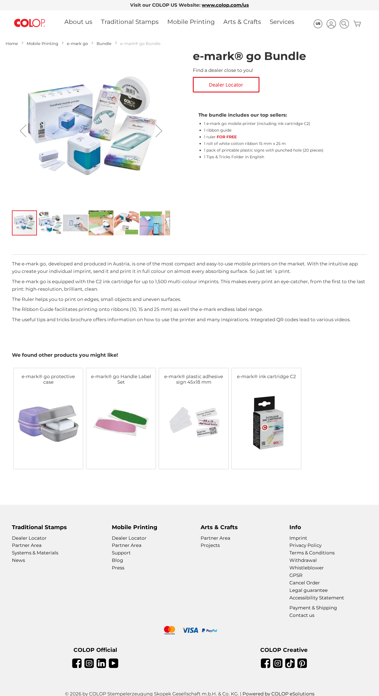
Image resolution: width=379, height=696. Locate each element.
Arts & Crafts (242, 21)
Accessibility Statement (316, 597)
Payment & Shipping (313, 607)
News (18, 560)
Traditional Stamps (130, 21)
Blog (117, 560)
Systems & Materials (35, 553)
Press (118, 568)
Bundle (104, 43)
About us (78, 21)
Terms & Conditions (312, 553)
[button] (23, 131)
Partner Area (27, 545)
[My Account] (331, 24)
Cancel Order (304, 583)
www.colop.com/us (225, 5)
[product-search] (344, 24)
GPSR (295, 575)
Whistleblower (306, 568)
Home (12, 43)
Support (121, 553)
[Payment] (189, 631)
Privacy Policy (305, 545)
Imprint (298, 538)
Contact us (301, 615)
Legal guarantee (308, 590)
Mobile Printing (191, 21)
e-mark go (77, 43)
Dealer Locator (29, 538)
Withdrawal (303, 560)
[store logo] (30, 23)
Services (282, 21)
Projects (210, 545)
